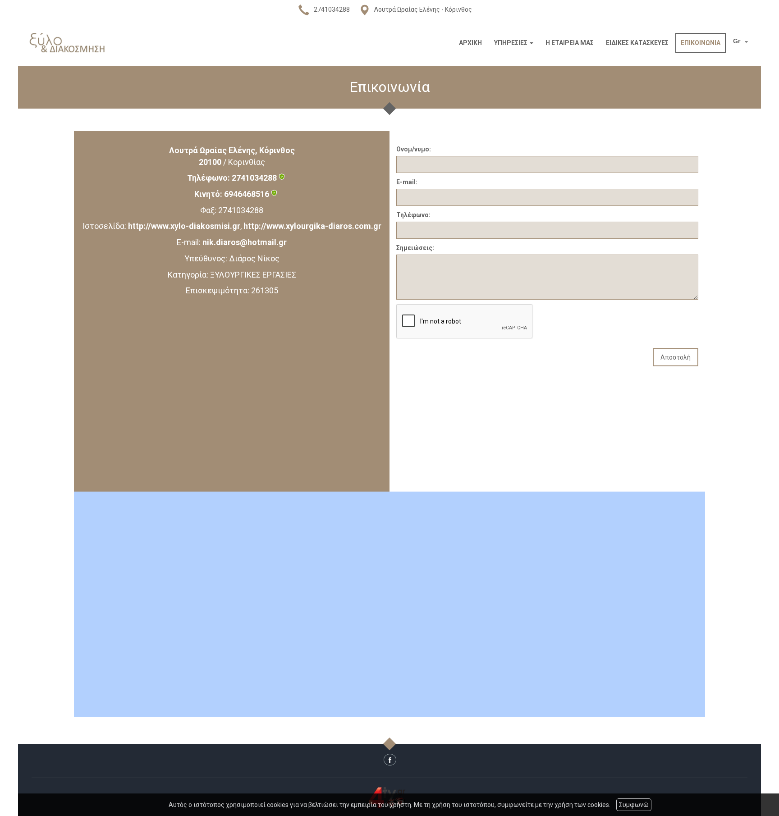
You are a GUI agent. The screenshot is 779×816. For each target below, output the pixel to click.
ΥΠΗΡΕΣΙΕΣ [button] (511, 42)
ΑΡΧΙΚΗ (470, 42)
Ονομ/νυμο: (413, 149)
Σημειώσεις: (415, 247)
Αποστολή (675, 357)
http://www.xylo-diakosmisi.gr (184, 226)
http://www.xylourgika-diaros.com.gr (312, 226)
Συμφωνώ (634, 804)
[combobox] (741, 42)
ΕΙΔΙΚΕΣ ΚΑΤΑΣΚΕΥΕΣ (637, 42)
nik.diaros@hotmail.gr (244, 242)
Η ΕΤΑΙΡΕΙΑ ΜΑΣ (569, 42)
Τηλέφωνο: (413, 215)
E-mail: (406, 182)
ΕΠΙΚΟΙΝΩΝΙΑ (700, 42)
